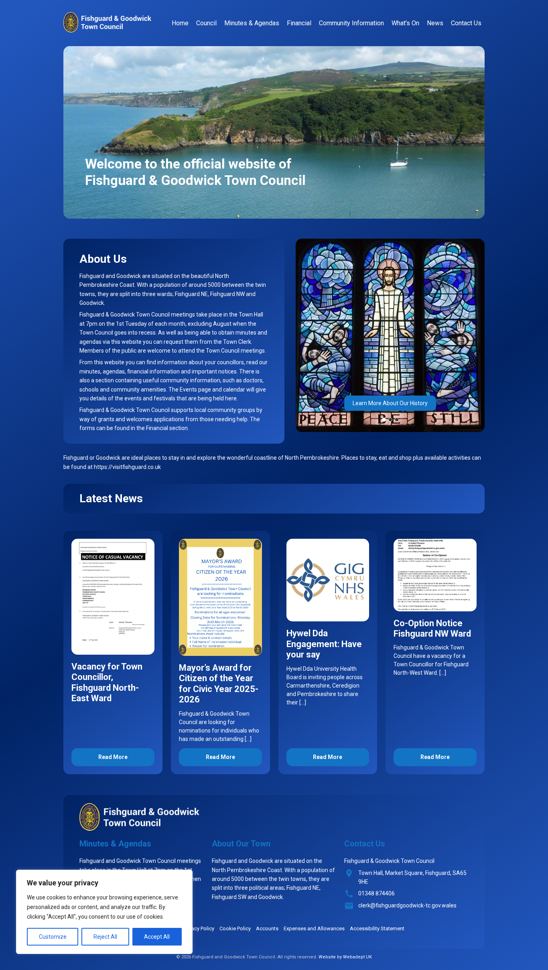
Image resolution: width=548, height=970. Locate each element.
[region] (104, 912)
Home (180, 23)
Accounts (267, 928)
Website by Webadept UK (345, 957)
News (435, 23)
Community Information (351, 23)
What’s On (405, 23)
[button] (384, 420)
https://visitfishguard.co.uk (127, 467)
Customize (53, 936)
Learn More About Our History (390, 403)
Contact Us (466, 23)
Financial (299, 23)
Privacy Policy (198, 928)
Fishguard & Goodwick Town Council (107, 22)
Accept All (157, 936)
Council (206, 23)
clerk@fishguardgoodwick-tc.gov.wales (407, 905)
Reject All (105, 936)
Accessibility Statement (377, 928)
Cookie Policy (235, 928)
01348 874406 (376, 893)
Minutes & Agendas (251, 23)
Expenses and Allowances (314, 928)
